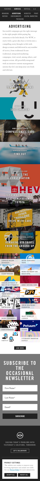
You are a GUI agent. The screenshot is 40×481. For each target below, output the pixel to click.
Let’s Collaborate (20, 451)
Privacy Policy (14, 470)
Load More (20, 348)
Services (17, 9)
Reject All (24, 475)
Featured (7, 9)
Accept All (11, 475)
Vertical (27, 9)
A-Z (34, 9)
